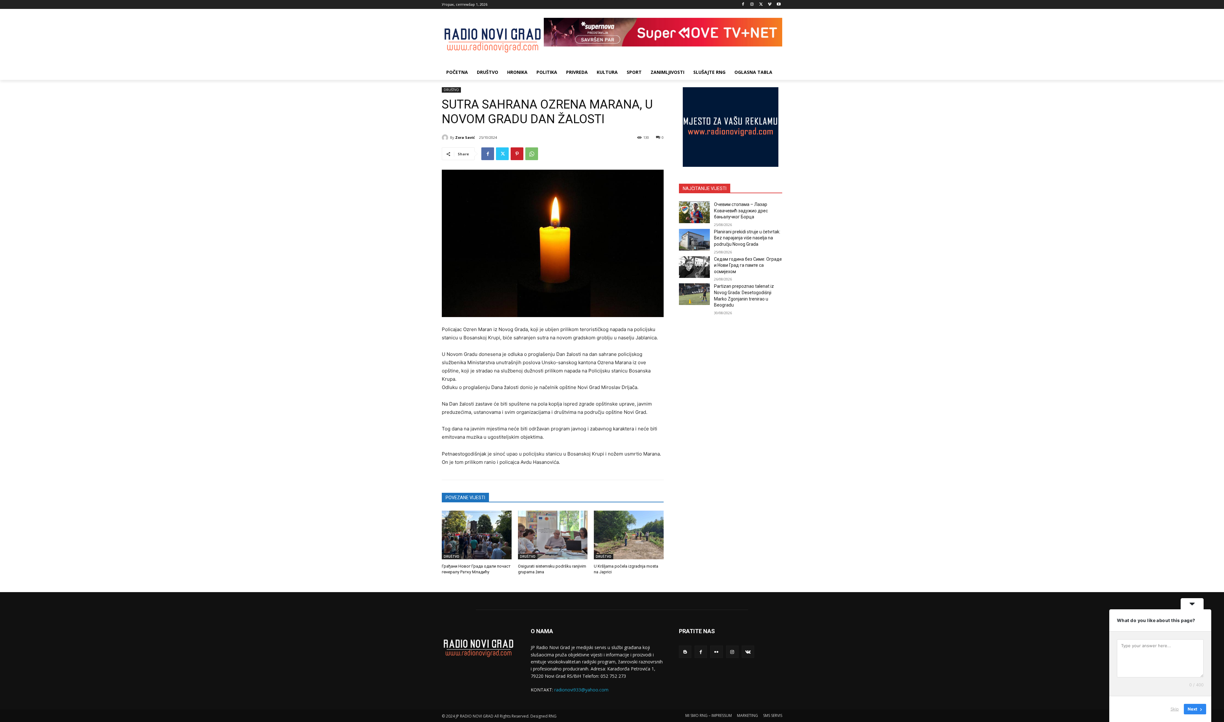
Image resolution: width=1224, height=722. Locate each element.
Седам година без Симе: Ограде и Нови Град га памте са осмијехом (748, 265)
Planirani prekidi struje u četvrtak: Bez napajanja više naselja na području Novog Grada (747, 238)
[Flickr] (716, 652)
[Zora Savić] (446, 137)
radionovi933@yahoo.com (581, 690)
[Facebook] (743, 4)
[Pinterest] (517, 153)
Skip (1174, 708)
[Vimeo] (769, 4)
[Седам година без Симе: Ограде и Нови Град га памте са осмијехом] (694, 267)
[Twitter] (761, 4)
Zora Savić (465, 137)
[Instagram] (752, 4)
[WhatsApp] (531, 153)
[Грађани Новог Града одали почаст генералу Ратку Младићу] (477, 535)
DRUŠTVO (451, 90)
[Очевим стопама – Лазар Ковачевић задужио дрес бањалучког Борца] (694, 212)
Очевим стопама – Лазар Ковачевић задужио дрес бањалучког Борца (741, 210)
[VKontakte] (748, 652)
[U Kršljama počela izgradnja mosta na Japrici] (629, 535)
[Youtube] (778, 4)
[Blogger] (685, 652)
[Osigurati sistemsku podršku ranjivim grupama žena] (553, 535)
